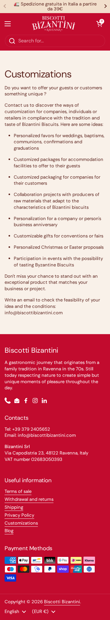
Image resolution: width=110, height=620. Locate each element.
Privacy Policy (19, 515)
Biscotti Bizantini (62, 602)
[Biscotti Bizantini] (54, 23)
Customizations (21, 523)
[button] (99, 24)
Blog (9, 531)
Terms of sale (18, 491)
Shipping (14, 507)
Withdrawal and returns (29, 499)
